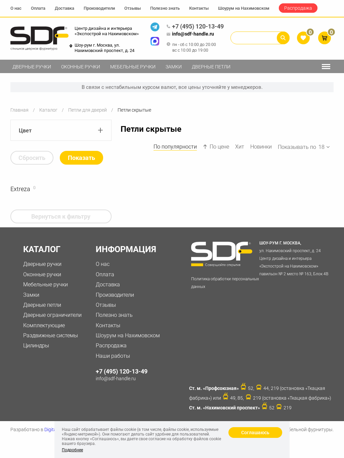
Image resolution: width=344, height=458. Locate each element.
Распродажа (298, 8)
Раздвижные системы (50, 335)
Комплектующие (44, 325)
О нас (16, 8)
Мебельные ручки (133, 66)
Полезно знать (165, 8)
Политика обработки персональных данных (225, 283)
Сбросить (31, 157)
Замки (174, 66)
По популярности (175, 147)
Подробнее (72, 450)
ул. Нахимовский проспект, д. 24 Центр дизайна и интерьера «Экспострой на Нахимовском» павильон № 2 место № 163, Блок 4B (293, 258)
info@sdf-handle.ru (193, 34)
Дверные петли (211, 66)
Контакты (199, 8)
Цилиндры (36, 345)
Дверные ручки (31, 66)
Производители (99, 8)
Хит (239, 147)
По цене (219, 147)
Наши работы (113, 356)
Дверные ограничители (52, 315)
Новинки (261, 147)
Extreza (20, 188)
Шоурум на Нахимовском (243, 8)
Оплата (38, 8)
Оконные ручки (80, 66)
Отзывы (132, 8)
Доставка (64, 8)
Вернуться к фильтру (60, 216)
